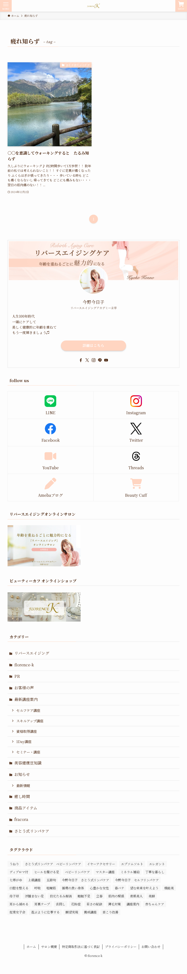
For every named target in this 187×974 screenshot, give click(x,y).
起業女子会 (17, 912)
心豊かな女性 (99, 888)
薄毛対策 (114, 904)
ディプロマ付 (18, 872)
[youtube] (106, 360)
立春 (99, 896)
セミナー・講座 (28, 751)
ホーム (31, 946)
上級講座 (34, 880)
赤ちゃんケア (154, 904)
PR (17, 676)
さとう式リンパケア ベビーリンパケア (53, 864)
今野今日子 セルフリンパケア (137, 880)
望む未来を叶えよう (144, 888)
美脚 (152, 896)
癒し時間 (22, 796)
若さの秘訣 (94, 904)
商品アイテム (25, 808)
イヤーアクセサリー (101, 864)
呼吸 (37, 888)
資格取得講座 (26, 731)
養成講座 (90, 912)
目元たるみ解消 (61, 896)
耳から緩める (18, 904)
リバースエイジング (31, 653)
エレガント (157, 864)
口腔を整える (18, 888)
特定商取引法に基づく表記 (81, 946)
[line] (99, 360)
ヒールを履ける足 (46, 872)
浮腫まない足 (34, 896)
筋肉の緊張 (116, 896)
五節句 (51, 880)
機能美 (169, 888)
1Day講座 (23, 741)
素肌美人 (136, 896)
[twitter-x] (87, 360)
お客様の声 (24, 687)
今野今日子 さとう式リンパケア (85, 880)
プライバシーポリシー (121, 946)
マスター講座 (105, 872)
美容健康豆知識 (28, 763)
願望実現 (71, 912)
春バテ (119, 888)
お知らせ (22, 774)
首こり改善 (110, 912)
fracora (21, 819)
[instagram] (93, 360)
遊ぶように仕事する (45, 912)
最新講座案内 (26, 699)
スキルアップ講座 (29, 720)
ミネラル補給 (130, 872)
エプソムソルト (132, 864)
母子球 (14, 896)
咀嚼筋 (51, 888)
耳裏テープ (42, 904)
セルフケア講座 (28, 710)
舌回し (60, 904)
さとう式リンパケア (31, 831)
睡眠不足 (84, 896)
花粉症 (76, 904)
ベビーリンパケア (77, 872)
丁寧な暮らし (154, 872)
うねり (14, 864)
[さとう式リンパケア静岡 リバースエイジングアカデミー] (93, 6)
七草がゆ (15, 880)
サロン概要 (49, 946)
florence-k (24, 665)
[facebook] (80, 360)
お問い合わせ (150, 946)
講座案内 (133, 904)
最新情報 (23, 785)
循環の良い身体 (73, 888)
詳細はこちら (93, 345)
